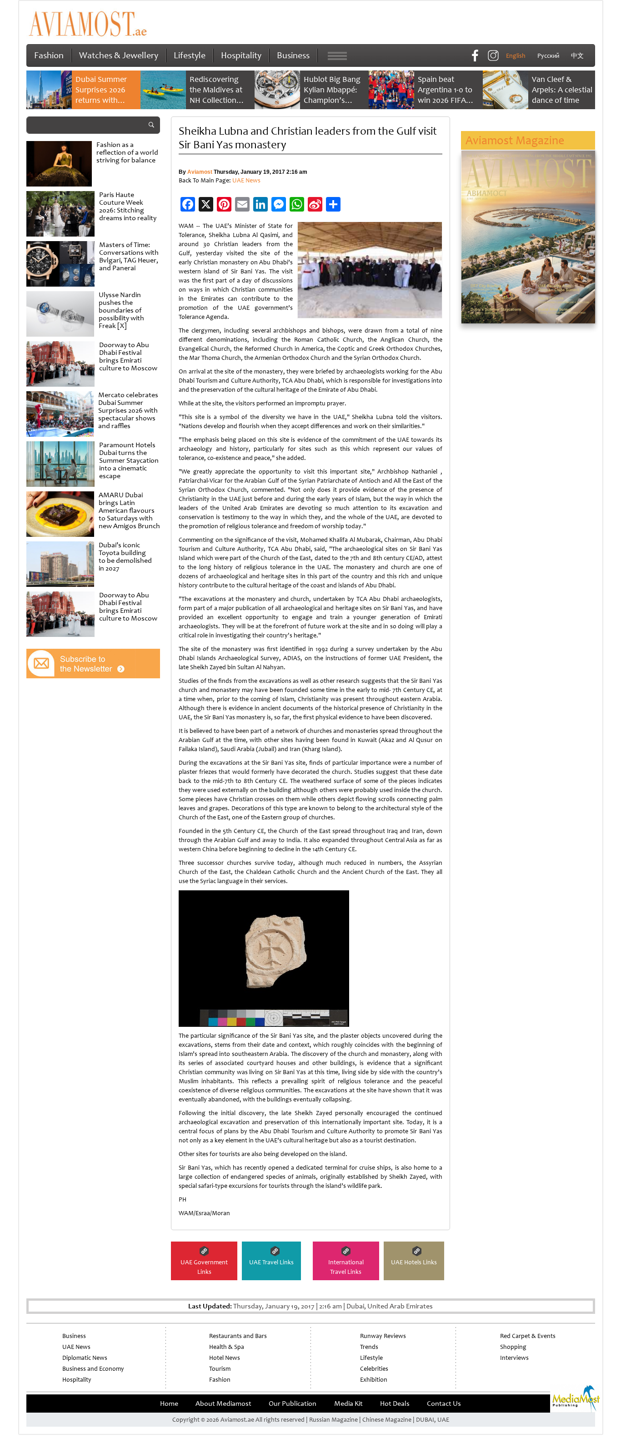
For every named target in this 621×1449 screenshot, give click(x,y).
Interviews (514, 1358)
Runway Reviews (383, 1336)
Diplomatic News (84, 1358)
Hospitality (241, 55)
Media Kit (348, 1403)
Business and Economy (93, 1369)
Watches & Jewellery (118, 55)
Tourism (219, 1369)
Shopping (513, 1347)
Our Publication (292, 1403)
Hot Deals (395, 1403)
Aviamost (199, 172)
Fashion (49, 55)
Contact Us (444, 1403)
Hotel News (224, 1358)
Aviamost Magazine (515, 140)
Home (169, 1403)
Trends (369, 1347)
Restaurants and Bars (238, 1336)
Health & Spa (226, 1347)
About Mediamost (223, 1403)
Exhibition (373, 1379)
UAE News (246, 180)
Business (293, 55)
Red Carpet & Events (528, 1336)
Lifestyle (189, 55)
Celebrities (374, 1369)
